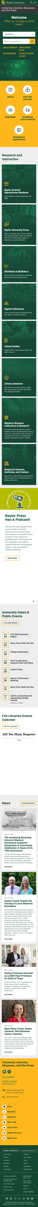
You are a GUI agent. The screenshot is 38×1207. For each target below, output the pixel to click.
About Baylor (7, 1154)
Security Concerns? (9, 1081)
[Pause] (33, 601)
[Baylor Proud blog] (6, 1199)
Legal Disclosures (9, 1190)
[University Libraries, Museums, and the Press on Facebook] (4, 1072)
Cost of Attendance (9, 1184)
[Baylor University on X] (19, 1199)
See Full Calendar (10, 726)
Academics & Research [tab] (28, 1150)
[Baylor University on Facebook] (11, 1199)
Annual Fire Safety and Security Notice (10, 1180)
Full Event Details (10, 623)
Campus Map (7, 1169)
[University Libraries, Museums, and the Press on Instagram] (9, 1072)
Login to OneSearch (10, 47)
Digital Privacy (8, 1187)
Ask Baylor (7, 1160)
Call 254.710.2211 (8, 1083)
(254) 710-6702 (12, 1097)
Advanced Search (9, 53)
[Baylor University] (13, 2)
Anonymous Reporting (10, 1176)
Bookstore (6, 1163)
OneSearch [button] (8, 34)
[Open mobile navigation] (35, 3)
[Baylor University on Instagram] (15, 1199)
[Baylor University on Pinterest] (27, 1199)
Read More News (28, 803)
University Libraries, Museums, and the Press (18, 9)
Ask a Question (8, 1077)
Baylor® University (17, 1202)
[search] (30, 3)
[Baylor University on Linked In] (23, 1199)
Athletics (6, 1157)
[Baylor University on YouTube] (32, 1199)
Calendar (6, 1166)
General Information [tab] (11, 1150)
